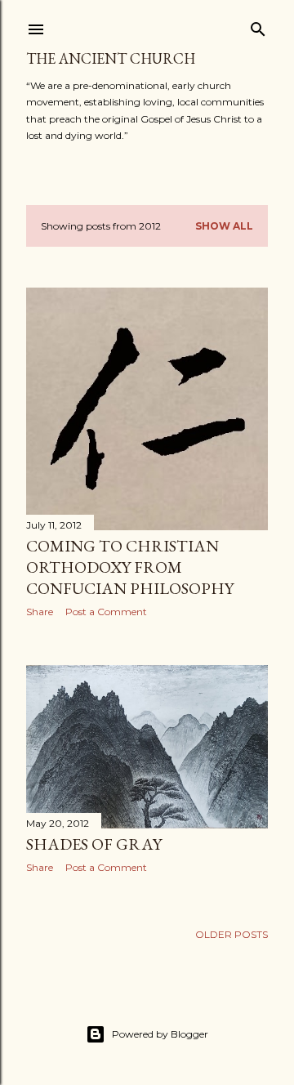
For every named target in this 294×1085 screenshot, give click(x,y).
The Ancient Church (110, 58)
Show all (224, 226)
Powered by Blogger (160, 1034)
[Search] (258, 26)
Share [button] (39, 611)
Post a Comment (106, 611)
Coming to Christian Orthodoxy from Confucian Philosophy (130, 567)
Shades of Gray (94, 844)
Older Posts (231, 934)
